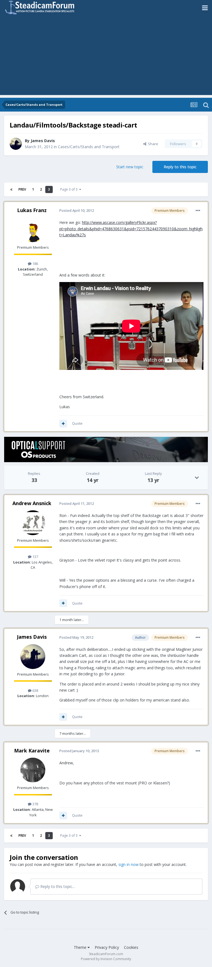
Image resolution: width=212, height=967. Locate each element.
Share (152, 143)
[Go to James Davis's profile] (16, 144)
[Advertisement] (106, 56)
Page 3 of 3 (69, 189)
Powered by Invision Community (106, 959)
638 (34, 690)
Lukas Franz (32, 210)
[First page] (11, 189)
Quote (77, 423)
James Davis (43, 140)
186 (34, 263)
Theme (81, 947)
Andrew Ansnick (31, 503)
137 (34, 556)
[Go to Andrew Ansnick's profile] (32, 522)
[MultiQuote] (63, 423)
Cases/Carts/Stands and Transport (89, 146)
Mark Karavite (32, 750)
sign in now (128, 864)
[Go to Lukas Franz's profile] (32, 229)
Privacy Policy (107, 947)
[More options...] (197, 210)
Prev (22, 189)
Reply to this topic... (57, 886)
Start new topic (129, 166)
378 (34, 803)
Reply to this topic (180, 166)
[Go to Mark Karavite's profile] (32, 770)
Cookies (131, 947)
